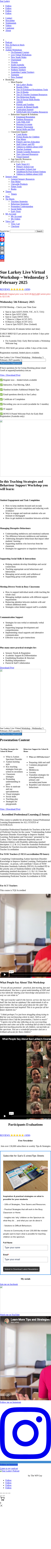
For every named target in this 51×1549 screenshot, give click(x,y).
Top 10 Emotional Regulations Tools (32, 89)
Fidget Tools (16, 186)
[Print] (25, 248)
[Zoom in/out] (1, 1493)
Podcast (8, 42)
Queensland (16, 60)
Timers (8, 191)
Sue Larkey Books (24, 84)
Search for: (4, 231)
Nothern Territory (18, 70)
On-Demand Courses (20, 52)
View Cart (9, 221)
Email (6, 1255)
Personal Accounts (24, 124)
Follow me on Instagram (10, 1402)
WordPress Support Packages (13, 1475)
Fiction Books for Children (27, 137)
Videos (8, 25)
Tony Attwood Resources (27, 154)
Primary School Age (25, 166)
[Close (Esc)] (9, 1493)
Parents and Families (25, 104)
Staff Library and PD (25, 144)
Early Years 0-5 (23, 164)
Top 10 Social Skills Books (28, 99)
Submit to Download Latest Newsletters (21, 1269)
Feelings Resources (24, 119)
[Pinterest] (25, 239)
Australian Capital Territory (22, 72)
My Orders (15, 219)
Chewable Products (19, 184)
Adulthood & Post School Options (31, 171)
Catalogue (9, 28)
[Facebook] (25, 235)
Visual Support (22, 157)
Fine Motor (21, 139)
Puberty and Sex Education (28, 142)
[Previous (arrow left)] (1, 1495)
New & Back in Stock (14, 45)
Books (13, 189)
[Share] (25, 257)
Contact (8, 18)
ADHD (19, 102)
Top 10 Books (22, 92)
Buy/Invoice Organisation (11, 363)
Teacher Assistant (23, 149)
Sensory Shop (11, 176)
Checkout (15, 226)
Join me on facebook (9, 1284)
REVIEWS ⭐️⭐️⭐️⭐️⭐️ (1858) (15, 289)
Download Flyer (7, 667)
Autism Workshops (13, 50)
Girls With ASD (23, 122)
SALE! (8, 47)
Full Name (7, 1243)
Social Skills (16, 209)
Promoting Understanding (22, 206)
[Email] (25, 252)
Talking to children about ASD (29, 147)
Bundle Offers (22, 87)
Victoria (14, 62)
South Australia (17, 65)
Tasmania (15, 74)
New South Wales (18, 57)
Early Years (16, 211)
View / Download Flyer (10, 375)
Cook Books (21, 134)
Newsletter (10, 20)
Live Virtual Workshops (21, 55)
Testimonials (10, 23)
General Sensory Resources (23, 179)
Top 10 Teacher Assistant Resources (31, 94)
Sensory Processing (24, 127)
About (8, 30)
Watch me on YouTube (10, 1314)
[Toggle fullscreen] (4, 1493)
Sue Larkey (5, 1)
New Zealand (17, 77)
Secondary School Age (26, 169)
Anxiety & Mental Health (27, 107)
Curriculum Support (24, 109)
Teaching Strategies (19, 201)
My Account (10, 214)
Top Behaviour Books (25, 97)
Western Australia (18, 67)
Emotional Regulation (25, 117)
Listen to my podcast (9, 1468)
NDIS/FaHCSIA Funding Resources (32, 112)
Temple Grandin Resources (28, 152)
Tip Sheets (9, 199)
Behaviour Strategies (20, 204)
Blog (7, 196)
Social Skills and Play (25, 129)
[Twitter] (25, 244)
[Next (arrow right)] (4, 1495)
